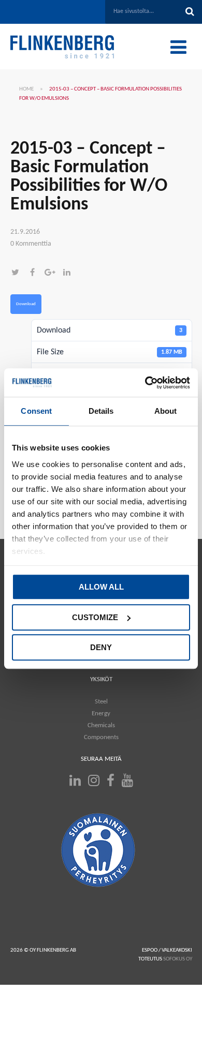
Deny (101, 647)
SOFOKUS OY (177, 959)
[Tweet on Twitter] (18, 273)
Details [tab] (101, 411)
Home (26, 89)
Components (101, 737)
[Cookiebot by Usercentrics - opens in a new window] (145, 382)
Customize (95, 617)
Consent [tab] (36, 411)
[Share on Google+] (53, 273)
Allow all (101, 586)
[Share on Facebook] (36, 273)
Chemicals (101, 725)
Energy (101, 713)
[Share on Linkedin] (69, 273)
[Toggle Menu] (178, 47)
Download (26, 304)
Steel (101, 701)
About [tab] (165, 411)
